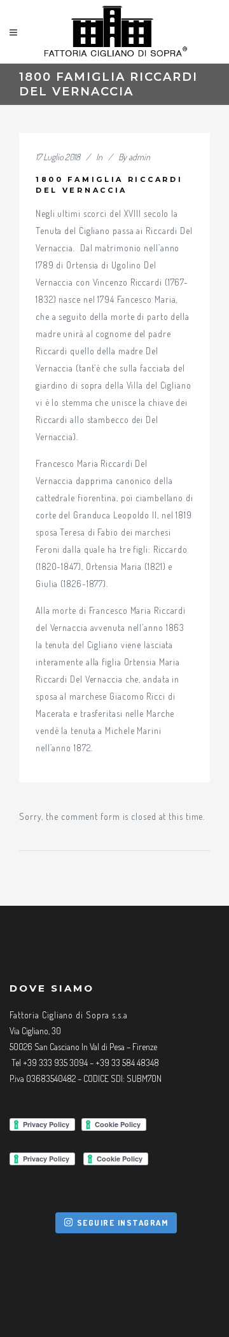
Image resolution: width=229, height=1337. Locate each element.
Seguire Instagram (123, 1222)
